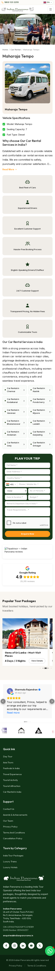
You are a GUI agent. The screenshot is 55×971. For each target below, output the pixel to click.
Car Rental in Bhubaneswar (15, 422)
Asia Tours (8, 762)
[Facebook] (6, 946)
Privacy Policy (10, 826)
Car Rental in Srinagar (41, 444)
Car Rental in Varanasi (15, 411)
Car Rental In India (12, 791)
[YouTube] (31, 946)
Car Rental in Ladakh (41, 422)
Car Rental (16, 49)
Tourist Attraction (11, 786)
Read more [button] (13, 712)
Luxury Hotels (10, 867)
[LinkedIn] (23, 946)
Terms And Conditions (14, 832)
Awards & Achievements (15, 814)
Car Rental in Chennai (15, 390)
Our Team (8, 820)
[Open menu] (50, 9)
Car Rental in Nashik (41, 390)
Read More (8, 169)
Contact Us (8, 809)
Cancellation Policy (12, 838)
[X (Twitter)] (40, 946)
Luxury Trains (10, 861)
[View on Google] (10, 691)
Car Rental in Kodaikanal (15, 400)
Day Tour (7, 756)
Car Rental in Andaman (15, 433)
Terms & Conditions (36, 965)
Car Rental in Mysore (41, 411)
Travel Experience (12, 774)
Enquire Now (27, 534)
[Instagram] (14, 946)
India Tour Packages (13, 855)
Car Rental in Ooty (15, 444)
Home (5, 49)
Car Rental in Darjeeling (41, 433)
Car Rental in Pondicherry (41, 400)
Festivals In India (11, 768)
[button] (3, 701)
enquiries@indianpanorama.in (18, 935)
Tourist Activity (10, 780)
